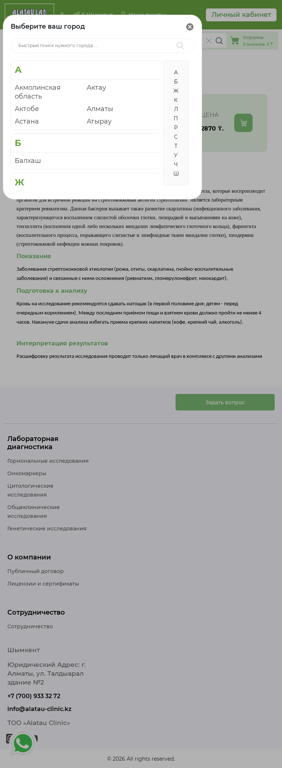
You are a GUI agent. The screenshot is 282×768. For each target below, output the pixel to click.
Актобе (27, 109)
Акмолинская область (38, 91)
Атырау (99, 121)
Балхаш (28, 161)
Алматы (100, 109)
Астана (27, 121)
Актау (96, 87)
